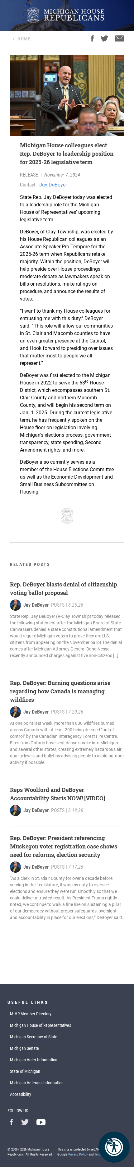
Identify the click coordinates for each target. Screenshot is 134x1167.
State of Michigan (25, 1071)
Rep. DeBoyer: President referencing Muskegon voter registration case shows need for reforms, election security (63, 846)
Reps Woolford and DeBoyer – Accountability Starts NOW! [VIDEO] (57, 794)
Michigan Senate (24, 1048)
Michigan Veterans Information (37, 1082)
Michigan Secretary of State (33, 1036)
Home (23, 39)
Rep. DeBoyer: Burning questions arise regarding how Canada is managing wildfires (60, 691)
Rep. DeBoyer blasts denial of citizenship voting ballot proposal (63, 588)
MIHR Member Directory (30, 1013)
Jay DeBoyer (53, 185)
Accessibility (20, 1094)
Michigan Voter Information (33, 1059)
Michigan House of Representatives (40, 1025)
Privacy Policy (78, 1154)
